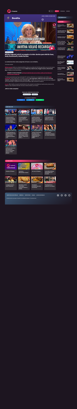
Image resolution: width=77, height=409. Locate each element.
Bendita (6, 84)
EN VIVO (57, 11)
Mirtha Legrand (27, 94)
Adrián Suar (34, 94)
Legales (33, 195)
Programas (62, 11)
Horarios (68, 11)
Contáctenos (27, 195)
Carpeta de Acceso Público (12, 195)
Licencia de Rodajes (40, 195)
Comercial (21, 195)
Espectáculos (9, 52)
